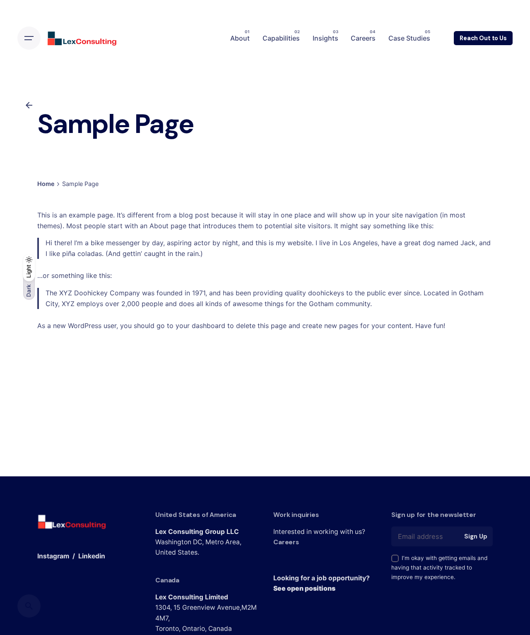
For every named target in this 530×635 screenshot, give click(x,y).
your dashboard (200, 325)
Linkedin (91, 556)
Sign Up (475, 536)
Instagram (53, 556)
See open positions (304, 588)
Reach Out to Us (483, 38)
